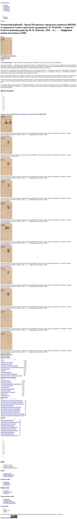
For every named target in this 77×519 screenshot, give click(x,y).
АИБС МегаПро (34, 114)
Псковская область (5, 57)
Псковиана (6, 499)
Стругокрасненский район (8, 389)
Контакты (6, 493)
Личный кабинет (5, 2)
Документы (7, 6)
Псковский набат (5, 369)
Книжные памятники (9, 502)
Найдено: (42, 114)
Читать (2, 36)
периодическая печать (6, 364)
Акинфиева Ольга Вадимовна (8, 428)
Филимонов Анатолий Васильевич (10, 422)
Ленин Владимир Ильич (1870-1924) (10, 412)
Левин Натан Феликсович (7, 425)
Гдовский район (5, 387)
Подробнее (7, 136)
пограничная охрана (6, 372)
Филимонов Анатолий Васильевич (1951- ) (12, 400)
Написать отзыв (8, 492)
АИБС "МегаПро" (8, 476)
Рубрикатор (7, 7)
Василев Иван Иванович (7, 433)
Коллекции (6, 9)
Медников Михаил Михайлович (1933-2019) (12, 404)
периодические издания (7, 362)
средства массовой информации (9, 374)
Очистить (3, 356)
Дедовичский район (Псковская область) (11, 384)
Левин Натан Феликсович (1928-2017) (11, 409)
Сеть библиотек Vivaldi (9, 503)
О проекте (6, 490)
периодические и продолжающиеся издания (12, 367)
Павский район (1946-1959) (8, 392)
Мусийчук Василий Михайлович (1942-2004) (12, 414)
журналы (3, 370)
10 (4, 108)
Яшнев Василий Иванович (8, 432)
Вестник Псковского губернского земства (11, 375)
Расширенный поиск (24, 114)
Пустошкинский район (7, 385)
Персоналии (7, 10)
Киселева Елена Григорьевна (8, 424)
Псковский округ (5, 395)
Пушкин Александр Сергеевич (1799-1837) (12, 402)
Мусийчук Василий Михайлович (9, 435)
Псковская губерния (6, 382)
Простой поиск (7, 473)
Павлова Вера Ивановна (7, 405)
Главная (6, 5)
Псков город (4, 394)
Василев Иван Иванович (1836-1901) (10, 410)
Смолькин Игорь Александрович (9, 430)
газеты (2, 60)
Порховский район (6, 390)
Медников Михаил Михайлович (9, 427)
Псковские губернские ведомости (9, 365)
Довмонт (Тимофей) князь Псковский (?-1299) (13, 415)
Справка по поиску (6, 114)
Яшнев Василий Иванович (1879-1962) (11, 407)
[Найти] (15, 359)
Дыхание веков (7, 500)
